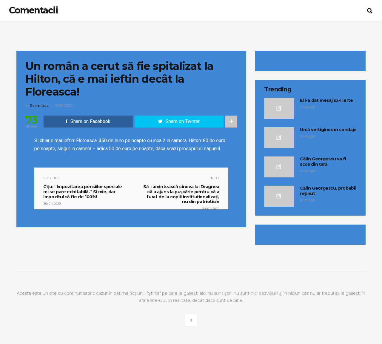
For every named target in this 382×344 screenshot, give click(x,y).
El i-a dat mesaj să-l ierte (326, 100)
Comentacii (33, 10)
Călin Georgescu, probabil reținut (328, 190)
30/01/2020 (63, 106)
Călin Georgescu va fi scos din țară (323, 161)
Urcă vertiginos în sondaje (328, 129)
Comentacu (39, 106)
